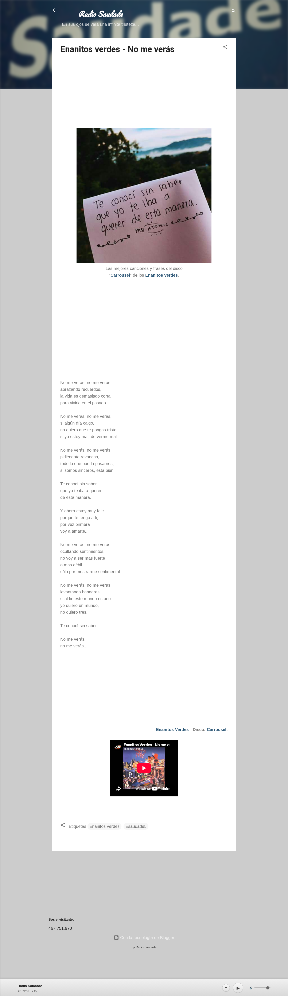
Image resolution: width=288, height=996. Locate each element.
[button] (225, 47)
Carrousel (216, 729)
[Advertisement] (144, 91)
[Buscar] (233, 11)
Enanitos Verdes (172, 729)
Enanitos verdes (104, 826)
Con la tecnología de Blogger (146, 937)
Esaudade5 (136, 826)
